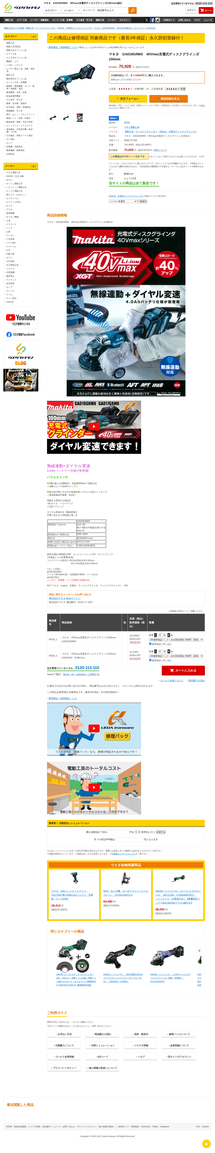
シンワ (9, 228)
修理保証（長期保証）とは (63, 47)
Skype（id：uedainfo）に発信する (81, 674)
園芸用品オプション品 (16, 79)
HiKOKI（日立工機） (15, 176)
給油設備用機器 (13, 96)
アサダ (9, 209)
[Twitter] (146, 20)
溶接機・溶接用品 (14, 146)
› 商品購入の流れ (102, 1034)
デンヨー (10, 235)
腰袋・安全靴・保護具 (16, 103)
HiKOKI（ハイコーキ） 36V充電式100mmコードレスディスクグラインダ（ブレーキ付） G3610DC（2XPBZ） (123, 978)
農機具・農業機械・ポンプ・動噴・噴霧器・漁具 (20, 87)
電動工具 (9, 20)
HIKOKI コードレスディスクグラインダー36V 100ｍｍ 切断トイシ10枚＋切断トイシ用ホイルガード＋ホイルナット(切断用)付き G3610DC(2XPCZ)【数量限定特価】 (76, 979)
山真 (8, 232)
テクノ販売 (11, 298)
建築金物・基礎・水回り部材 (19, 122)
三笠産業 (10, 239)
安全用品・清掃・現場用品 (18, 107)
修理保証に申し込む (161, 644)
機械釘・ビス (12, 61)
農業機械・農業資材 (15, 150)
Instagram (164, 1126)
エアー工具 (22, 20)
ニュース (208, 20)
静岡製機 (10, 213)
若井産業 (10, 283)
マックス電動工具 (14, 191)
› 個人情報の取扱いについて (102, 1068)
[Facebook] (152, 20)
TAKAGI (9, 302)
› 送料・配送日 (140, 1034)
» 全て (33, 36)
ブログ (197, 20)
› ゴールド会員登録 (64, 1056)
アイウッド (11, 280)
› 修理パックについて (178, 1034)
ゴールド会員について (172, 680)
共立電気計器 (12, 265)
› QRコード (102, 1056)
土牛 (8, 250)
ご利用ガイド (169, 20)
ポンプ (9, 143)
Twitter (155, 1126)
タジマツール (12, 198)
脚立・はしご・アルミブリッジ (20, 114)
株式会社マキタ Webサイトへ (64, 598)
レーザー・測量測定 (40, 20)
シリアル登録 (34, 1126)
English (205, 1126)
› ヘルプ (140, 1056)
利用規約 (135, 1126)
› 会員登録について (179, 1045)
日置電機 (10, 272)
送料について (160, 150)
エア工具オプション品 (16, 57)
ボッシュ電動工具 (14, 183)
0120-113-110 (87, 667)
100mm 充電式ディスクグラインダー (178, 131)
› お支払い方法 (64, 1034)
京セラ (9, 180)
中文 (198, 1126)
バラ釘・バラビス (14, 65)
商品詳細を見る (170, 98)
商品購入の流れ (196, 680)
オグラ (9, 206)
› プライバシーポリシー (63, 1068)
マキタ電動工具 (13, 172)
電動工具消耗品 (13, 46)
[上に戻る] (206, 1147)
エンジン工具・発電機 (62, 20)
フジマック (11, 224)
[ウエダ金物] (22, 8)
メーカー (112, 20)
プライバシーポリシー (87, 1126)
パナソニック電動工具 (16, 187)
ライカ (9, 294)
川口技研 (10, 261)
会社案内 (46, 1126)
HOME (9, 1126)
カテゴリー (125, 20)
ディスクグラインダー (146, 131)
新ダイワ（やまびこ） (16, 195)
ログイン (191, 10)
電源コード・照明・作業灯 (18, 118)
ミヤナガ (10, 269)
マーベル (10, 291)
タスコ (9, 257)
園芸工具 (100, 20)
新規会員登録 (20, 1126)
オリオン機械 (12, 217)
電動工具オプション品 (16, 50)
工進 (8, 220)
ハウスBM (10, 243)
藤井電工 (10, 276)
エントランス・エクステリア (19, 125)
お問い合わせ (184, 20)
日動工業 (10, 254)
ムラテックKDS (13, 202)
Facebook (145, 1126)
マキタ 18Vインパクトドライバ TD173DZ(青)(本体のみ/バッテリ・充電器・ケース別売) (72, 895)
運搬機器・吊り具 (14, 111)
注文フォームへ (129, 98)
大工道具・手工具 (84, 20)
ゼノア (9, 287)
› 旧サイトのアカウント (178, 1056)
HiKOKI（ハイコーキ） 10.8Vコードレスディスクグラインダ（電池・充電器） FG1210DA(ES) (170, 978)
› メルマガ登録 (140, 1045)
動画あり (114, 118)
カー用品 (10, 139)
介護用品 (10, 154)
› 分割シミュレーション (102, 1045)
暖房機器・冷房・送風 (16, 92)
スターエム (11, 246)
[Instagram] (157, 20)
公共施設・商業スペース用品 (19, 135)
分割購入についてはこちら (124, 854)
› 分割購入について (64, 1045)
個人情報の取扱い (107, 1126)
